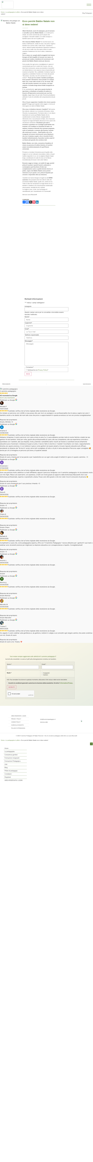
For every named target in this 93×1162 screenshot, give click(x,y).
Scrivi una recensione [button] (7, 398)
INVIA (28, 374)
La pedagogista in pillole (13, 12)
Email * (44, 664)
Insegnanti (46, 673)
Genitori (45, 675)
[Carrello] (70, 4)
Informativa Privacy (66, 683)
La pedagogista (10, 751)
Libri (6, 764)
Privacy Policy (42, 370)
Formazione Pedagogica (12, 761)
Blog (6, 767)
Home (2, 12)
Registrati (8, 777)
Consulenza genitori (11, 755)
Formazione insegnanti (12, 758)
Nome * (9, 664)
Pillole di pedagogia (11, 771)
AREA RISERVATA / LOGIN (14, 780)
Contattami (8, 774)
